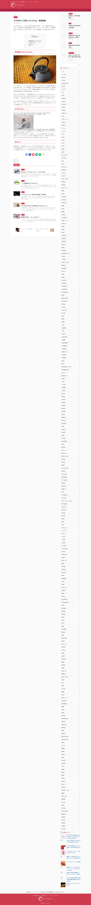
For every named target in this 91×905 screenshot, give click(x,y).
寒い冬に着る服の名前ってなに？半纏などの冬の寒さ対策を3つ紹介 (74, 847)
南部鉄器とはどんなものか (34, 41)
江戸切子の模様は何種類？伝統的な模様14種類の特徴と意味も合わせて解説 (74, 879)
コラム (16, 159)
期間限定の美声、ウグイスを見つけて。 (30, 217)
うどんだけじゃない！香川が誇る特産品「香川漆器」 (34, 194)
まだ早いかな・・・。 (33, 43)
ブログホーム (15, 10)
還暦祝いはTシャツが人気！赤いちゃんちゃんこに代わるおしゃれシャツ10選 (74, 869)
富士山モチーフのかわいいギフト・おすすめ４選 (33, 172)
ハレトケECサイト (26, 10)
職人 (18, 161)
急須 (16, 161)
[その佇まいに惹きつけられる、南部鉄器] (36, 154)
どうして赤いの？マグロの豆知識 (74, 861)
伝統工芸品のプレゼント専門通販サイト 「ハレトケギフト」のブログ (45, 895)
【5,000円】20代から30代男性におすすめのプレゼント (35, 206)
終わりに (30, 45)
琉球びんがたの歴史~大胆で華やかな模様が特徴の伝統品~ (74, 56)
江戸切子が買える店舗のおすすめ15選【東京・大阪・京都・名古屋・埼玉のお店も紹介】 (74, 836)
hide (37, 36)
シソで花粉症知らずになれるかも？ (29, 183)
